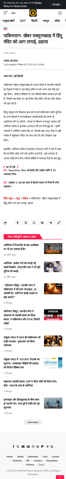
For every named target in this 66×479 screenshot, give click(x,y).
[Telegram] (47, 446)
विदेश (5, 28)
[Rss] (52, 446)
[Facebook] (13, 446)
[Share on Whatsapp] (34, 223)
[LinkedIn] (38, 446)
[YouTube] (23, 446)
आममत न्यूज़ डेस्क (11, 60)
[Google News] (28, 446)
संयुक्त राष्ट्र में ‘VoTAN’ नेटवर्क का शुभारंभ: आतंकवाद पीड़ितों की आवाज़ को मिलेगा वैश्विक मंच (22, 363)
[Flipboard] (42, 446)
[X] (18, 446)
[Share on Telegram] (50, 223)
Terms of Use (20, 6)
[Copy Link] (58, 223)
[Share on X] (25, 223)
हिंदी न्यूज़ (8, 198)
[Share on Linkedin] (42, 223)
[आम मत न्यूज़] (33, 13)
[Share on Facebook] (17, 223)
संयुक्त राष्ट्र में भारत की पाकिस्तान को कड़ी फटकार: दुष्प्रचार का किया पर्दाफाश (22, 341)
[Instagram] (33, 446)
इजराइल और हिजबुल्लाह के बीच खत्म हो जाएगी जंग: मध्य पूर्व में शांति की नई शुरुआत (21, 403)
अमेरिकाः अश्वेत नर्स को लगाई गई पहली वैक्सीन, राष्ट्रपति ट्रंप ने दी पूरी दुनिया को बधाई (22, 267)
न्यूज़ (18, 198)
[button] (56, 4)
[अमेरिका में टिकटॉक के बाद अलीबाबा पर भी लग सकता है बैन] (53, 248)
